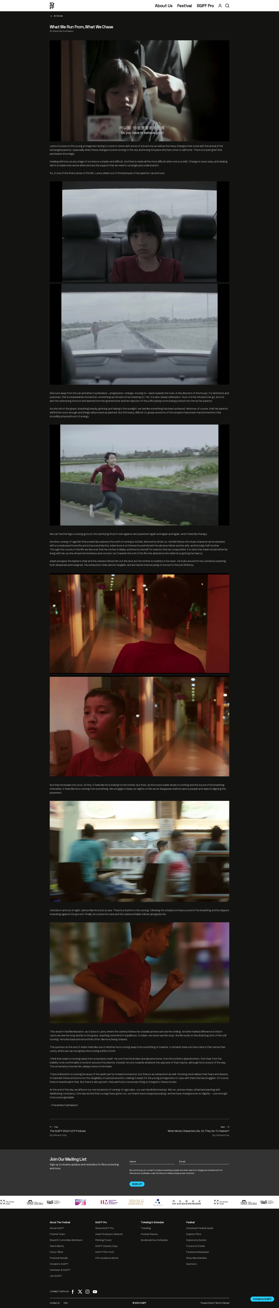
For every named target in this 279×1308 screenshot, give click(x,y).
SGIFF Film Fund (104, 1252)
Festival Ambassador (197, 1252)
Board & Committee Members (66, 1240)
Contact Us (55, 1303)
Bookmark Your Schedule (154, 1240)
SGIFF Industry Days (106, 1246)
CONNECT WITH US (59, 1291)
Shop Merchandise (196, 1258)
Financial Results (59, 1258)
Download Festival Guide (199, 1228)
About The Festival (60, 1222)
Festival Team (57, 1234)
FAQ (66, 1303)
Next (223, 1127)
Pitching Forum (103, 1240)
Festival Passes (149, 1234)
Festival (184, 6)
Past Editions (57, 1246)
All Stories (58, 16)
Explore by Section (196, 1240)
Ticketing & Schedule (152, 1222)
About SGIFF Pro (104, 1228)
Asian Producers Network (109, 1234)
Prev (56, 1127)
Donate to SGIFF (59, 1264)
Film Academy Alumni (107, 1258)
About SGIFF (57, 1228)
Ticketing (146, 1228)
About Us (163, 6)
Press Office (56, 1252)
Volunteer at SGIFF (60, 1270)
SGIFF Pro (205, 6)
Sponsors (191, 1264)
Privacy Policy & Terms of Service (215, 1303)
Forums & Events (195, 1246)
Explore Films (193, 1234)
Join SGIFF (56, 1276)
